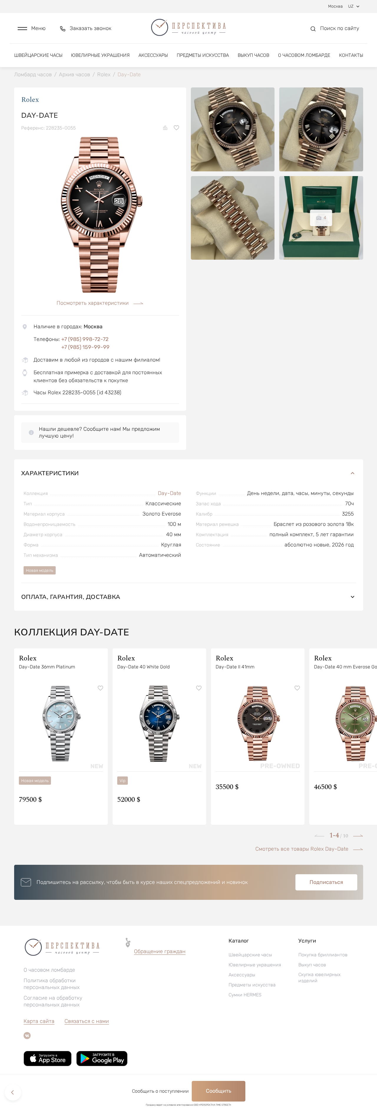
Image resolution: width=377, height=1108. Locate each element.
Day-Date (169, 493)
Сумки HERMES (245, 995)
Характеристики (50, 473)
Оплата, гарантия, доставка (70, 596)
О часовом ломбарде (304, 55)
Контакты (351, 55)
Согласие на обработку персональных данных (53, 1001)
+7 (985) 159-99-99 (85, 347)
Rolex (30, 100)
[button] (32, 28)
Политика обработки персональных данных (52, 984)
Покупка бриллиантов (323, 955)
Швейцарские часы (38, 55)
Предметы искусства (203, 55)
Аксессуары (153, 55)
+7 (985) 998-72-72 (85, 339)
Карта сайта (39, 1021)
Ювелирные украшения (100, 55)
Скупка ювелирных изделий (319, 977)
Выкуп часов (253, 55)
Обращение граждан (160, 951)
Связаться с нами (87, 1021)
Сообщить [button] (218, 1091)
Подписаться (326, 882)
